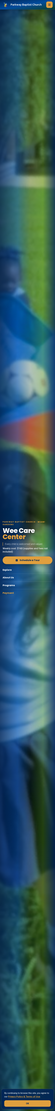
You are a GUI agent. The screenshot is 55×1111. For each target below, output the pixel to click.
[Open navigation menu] (49, 4)
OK (27, 1103)
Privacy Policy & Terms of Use (24, 1096)
